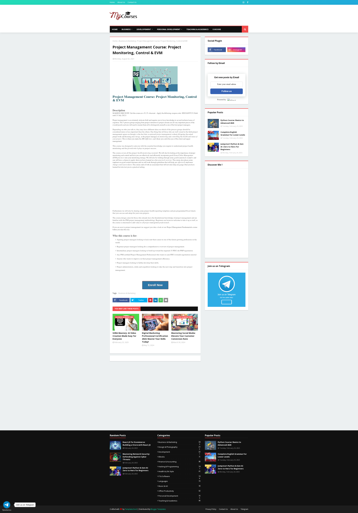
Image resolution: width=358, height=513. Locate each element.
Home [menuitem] (114, 29)
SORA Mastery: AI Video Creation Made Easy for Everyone (124, 336)
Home (112, 2)
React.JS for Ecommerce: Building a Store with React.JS (137, 443)
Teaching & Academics (179, 500)
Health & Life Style (179, 471)
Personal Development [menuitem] (168, 29)
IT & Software (179, 476)
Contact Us (132, 2)
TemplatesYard (131, 509)
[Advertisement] (197, 15)
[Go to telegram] (6, 504)
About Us (121, 2)
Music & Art (179, 486)
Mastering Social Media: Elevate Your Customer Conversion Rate (183, 336)
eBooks (179, 456)
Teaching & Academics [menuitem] (197, 29)
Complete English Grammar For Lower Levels (233, 133)
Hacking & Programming (179, 466)
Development (179, 452)
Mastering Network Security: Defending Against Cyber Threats (136, 457)
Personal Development (179, 496)
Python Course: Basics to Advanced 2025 (232, 121)
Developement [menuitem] (144, 29)
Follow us (227, 91)
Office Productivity (179, 491)
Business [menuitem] (126, 29)
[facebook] (247, 2)
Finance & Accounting (179, 461)
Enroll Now (155, 285)
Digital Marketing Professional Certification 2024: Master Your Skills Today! (155, 337)
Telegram (244, 509)
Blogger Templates (158, 509)
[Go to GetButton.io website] (6, 510)
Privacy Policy (211, 509)
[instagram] (243, 2)
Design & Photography (179, 447)
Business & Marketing (127, 41)
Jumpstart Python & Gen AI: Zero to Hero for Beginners (232, 147)
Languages (179, 481)
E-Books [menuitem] (217, 29)
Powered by (221, 100)
